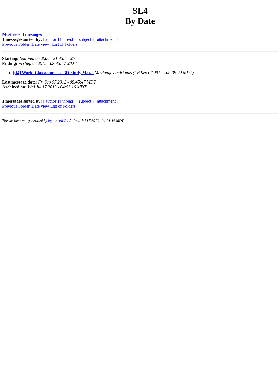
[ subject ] (85, 39)
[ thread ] (67, 39)
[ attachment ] (106, 39)
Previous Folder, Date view (25, 44)
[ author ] (51, 39)
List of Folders (64, 44)
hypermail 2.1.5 (59, 121)
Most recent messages (22, 34)
